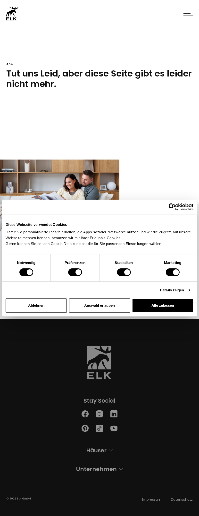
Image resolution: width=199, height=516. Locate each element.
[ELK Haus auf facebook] (85, 413)
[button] (188, 13)
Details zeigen (172, 290)
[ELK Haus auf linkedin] (113, 413)
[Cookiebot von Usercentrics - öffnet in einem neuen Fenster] (172, 207)
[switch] (75, 272)
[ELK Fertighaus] (12, 13)
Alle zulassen (162, 305)
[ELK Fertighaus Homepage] (99, 364)
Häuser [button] (96, 450)
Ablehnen (36, 305)
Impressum (151, 499)
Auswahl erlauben (99, 305)
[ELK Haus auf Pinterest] (85, 428)
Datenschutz (182, 499)
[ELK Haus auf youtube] (113, 428)
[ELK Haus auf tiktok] (99, 428)
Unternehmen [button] (96, 469)
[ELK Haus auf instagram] (99, 413)
